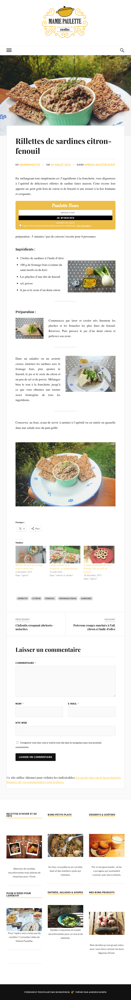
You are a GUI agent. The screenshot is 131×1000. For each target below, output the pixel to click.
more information (84, 225)
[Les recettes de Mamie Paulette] (65, 35)
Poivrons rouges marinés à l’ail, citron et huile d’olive (94, 627)
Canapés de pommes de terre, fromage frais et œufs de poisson (98, 568)
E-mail (73, 703)
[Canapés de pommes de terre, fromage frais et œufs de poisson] (99, 554)
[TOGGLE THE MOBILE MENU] (9, 50)
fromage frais (67, 598)
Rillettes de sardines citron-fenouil (64, 145)
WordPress (62, 992)
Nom (20, 703)
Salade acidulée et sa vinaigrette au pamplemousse (63, 566)
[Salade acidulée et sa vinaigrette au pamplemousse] (65, 554)
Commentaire (26, 663)
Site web (21, 722)
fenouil (50, 598)
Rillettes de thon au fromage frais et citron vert (29, 566)
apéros (89, 164)
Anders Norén (98, 992)
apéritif (23, 598)
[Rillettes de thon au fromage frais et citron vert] (31, 554)
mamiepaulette (29, 164)
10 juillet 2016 (61, 164)
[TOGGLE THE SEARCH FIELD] (122, 50)
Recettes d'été (105, 164)
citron (36, 598)
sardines (86, 598)
